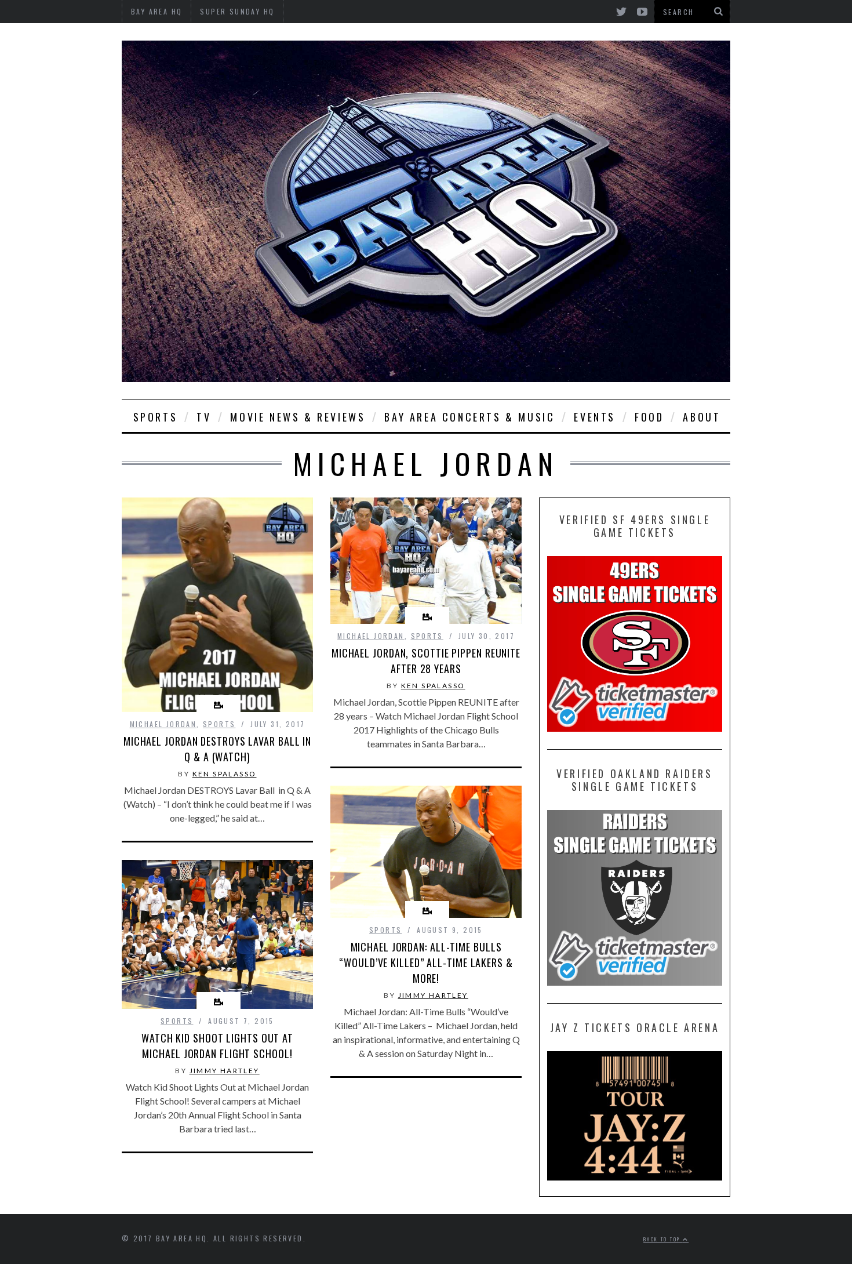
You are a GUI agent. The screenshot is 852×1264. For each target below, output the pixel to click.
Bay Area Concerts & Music (469, 416)
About (701, 416)
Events (595, 416)
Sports (155, 416)
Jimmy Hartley (433, 995)
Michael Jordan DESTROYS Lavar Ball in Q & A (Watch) (217, 748)
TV (203, 416)
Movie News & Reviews (297, 416)
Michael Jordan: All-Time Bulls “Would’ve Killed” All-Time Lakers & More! (426, 962)
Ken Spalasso (224, 773)
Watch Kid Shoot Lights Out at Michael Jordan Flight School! (217, 1045)
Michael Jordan (163, 724)
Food (649, 416)
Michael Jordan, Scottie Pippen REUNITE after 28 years (426, 660)
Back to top (663, 1239)
